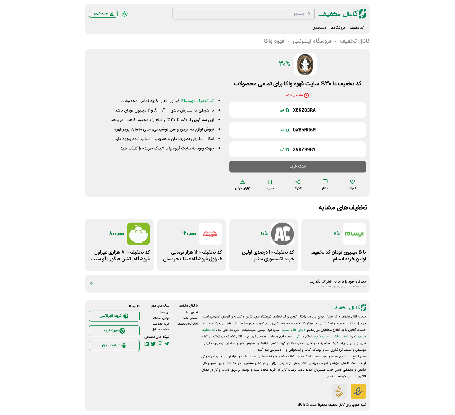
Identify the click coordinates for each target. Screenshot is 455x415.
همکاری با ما (190, 318)
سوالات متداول (160, 329)
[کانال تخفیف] (342, 14)
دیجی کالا (298, 330)
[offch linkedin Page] (147, 344)
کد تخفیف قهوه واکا (197, 101)
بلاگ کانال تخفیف (187, 324)
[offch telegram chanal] (166, 344)
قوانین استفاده (160, 318)
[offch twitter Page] (153, 344)
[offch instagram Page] (160, 344)
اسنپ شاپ (322, 337)
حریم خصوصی (161, 324)
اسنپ (286, 330)
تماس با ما (192, 312)
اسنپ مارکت (340, 337)
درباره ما (164, 312)
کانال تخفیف (336, 405)
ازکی (298, 337)
